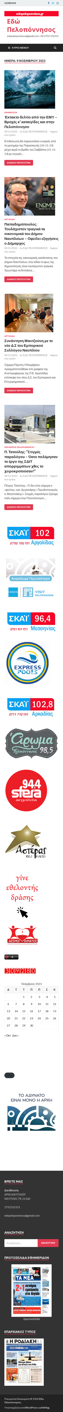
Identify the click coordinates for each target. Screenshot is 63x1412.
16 (31, 1011)
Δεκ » (15, 1035)
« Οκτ (7, 1035)
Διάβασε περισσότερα (18, 163)
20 (8, 1018)
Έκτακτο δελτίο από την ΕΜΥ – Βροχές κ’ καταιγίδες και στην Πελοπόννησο (30, 122)
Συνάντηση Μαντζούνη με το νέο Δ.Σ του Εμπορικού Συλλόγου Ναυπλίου (28, 345)
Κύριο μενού (20, 47)
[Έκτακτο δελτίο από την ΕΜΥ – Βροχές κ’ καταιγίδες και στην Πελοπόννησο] (31, 90)
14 (16, 1011)
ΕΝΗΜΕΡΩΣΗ (10, 112)
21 (16, 1018)
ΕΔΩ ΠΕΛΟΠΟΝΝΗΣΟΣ (35, 131)
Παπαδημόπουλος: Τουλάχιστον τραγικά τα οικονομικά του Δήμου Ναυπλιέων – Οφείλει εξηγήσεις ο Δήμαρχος (31, 233)
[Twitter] (53, 3)
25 (46, 1018)
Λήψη (9, 1075)
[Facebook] (48, 3)
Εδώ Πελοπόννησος (31, 25)
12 (54, 1004)
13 (8, 1011)
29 (23, 1025)
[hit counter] (20, 972)
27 (8, 1025)
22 (23, 1018)
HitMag (45, 1407)
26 (54, 1018)
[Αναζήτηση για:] (31, 1243)
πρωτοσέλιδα (31, 1318)
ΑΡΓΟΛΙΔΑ (9, 219)
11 (46, 1004)
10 (39, 1004)
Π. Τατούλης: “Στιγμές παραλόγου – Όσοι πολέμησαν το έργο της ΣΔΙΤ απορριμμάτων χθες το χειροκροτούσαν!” (31, 461)
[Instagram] (57, 3)
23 (31, 1018)
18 (46, 1011)
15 (23, 1011)
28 (16, 1025)
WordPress (31, 1407)
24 (39, 1018)
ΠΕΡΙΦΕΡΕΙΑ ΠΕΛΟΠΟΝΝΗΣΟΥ (19, 447)
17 (39, 1011)
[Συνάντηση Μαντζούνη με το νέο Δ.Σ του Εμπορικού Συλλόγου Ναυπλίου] (31, 314)
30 (31, 1025)
